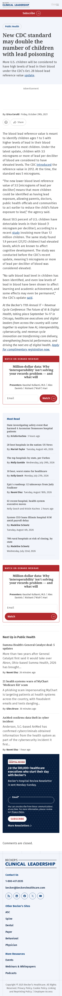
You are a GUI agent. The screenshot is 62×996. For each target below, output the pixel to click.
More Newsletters (18, 825)
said (29, 298)
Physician (11, 945)
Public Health (12, 26)
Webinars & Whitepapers (20, 966)
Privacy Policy (18, 812)
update (29, 75)
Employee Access (43, 991)
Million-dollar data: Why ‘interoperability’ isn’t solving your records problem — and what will (31, 371)
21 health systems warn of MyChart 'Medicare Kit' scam (25, 683)
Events (9, 960)
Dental (9, 925)
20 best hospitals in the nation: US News (30, 444)
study (16, 233)
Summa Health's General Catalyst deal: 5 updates (29, 646)
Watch (46, 398)
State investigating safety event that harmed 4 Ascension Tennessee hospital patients (30, 428)
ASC (7, 912)
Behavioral (11, 938)
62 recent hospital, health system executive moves (26, 502)
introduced (44, 165)
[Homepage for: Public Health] (31, 863)
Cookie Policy (40, 988)
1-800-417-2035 (14, 881)
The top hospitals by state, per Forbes (29, 457)
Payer (8, 931)
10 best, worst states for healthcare (27, 471)
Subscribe (29, 13)
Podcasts (11, 973)
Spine (8, 918)
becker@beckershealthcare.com (25, 887)
